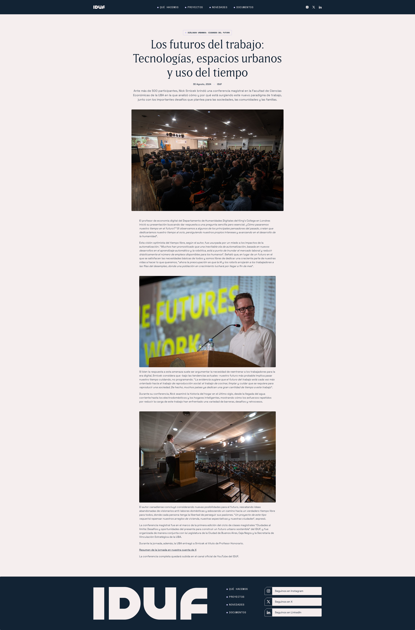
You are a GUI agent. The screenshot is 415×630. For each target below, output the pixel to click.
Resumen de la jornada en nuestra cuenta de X (167, 550)
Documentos (244, 7)
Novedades (219, 7)
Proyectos (195, 7)
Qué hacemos (169, 7)
